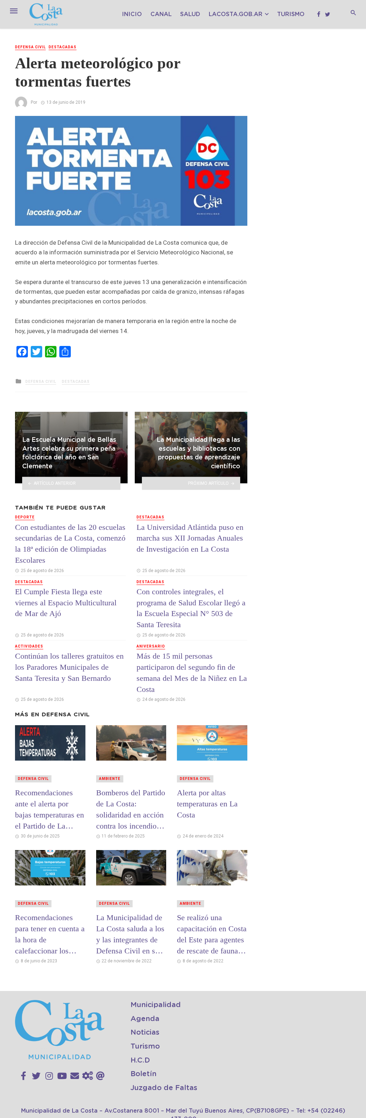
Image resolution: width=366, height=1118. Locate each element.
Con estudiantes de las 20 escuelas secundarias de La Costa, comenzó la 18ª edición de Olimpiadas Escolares (70, 544)
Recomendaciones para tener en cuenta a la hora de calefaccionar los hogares (50, 934)
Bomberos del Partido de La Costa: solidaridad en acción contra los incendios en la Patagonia (130, 809)
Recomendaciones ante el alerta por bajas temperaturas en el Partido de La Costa (49, 809)
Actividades (29, 646)
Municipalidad (155, 1005)
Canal (161, 14)
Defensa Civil (30, 47)
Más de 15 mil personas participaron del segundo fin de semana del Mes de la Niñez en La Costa (192, 672)
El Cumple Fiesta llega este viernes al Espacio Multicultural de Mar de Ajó (66, 602)
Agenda (144, 1018)
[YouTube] (62, 1076)
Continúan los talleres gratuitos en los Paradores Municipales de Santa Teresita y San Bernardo (69, 667)
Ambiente (109, 779)
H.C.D (140, 1060)
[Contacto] (74, 1076)
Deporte (25, 517)
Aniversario (151, 646)
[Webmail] (100, 1076)
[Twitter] (36, 1076)
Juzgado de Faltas (163, 1088)
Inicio (132, 14)
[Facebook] (23, 1076)
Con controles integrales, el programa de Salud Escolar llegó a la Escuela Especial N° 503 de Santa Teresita (191, 608)
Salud (190, 14)
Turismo (291, 14)
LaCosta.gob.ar (235, 14)
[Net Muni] (87, 1076)
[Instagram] (49, 1076)
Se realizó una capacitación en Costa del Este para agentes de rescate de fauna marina (212, 934)
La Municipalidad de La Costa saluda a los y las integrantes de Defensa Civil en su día (130, 934)
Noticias (144, 1032)
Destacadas (62, 47)
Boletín (143, 1074)
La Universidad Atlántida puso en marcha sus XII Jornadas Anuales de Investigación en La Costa (190, 538)
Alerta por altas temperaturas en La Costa (207, 803)
